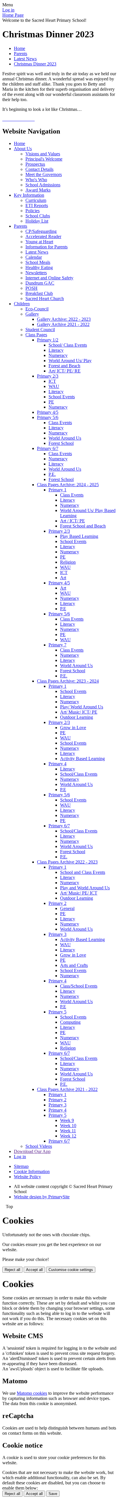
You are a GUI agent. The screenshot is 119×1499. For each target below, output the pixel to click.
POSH (31, 288)
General (67, 908)
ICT (52, 381)
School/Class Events (78, 774)
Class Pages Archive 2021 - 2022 (67, 1089)
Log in (8, 9)
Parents (20, 53)
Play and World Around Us (85, 887)
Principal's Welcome (43, 159)
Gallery (32, 314)
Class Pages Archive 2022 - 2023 (67, 861)
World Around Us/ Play (70, 360)
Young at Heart (39, 241)
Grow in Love (73, 727)
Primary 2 (57, 903)
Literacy (56, 350)
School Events (62, 396)
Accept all (34, 1270)
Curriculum (35, 200)
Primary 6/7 (47, 448)
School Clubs (37, 215)
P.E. (52, 474)
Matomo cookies (32, 1393)
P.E (63, 608)
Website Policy (27, 1176)
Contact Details (39, 169)
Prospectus (35, 164)
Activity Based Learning (82, 758)
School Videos (38, 1146)
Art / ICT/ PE (72, 520)
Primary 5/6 (47, 417)
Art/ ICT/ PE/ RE (65, 370)
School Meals (37, 262)
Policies (32, 210)
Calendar (33, 257)
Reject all (12, 1270)
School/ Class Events (68, 345)
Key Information (29, 195)
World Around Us (65, 438)
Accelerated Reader (43, 236)
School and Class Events (82, 872)
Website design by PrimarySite (42, 1196)
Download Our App (32, 1151)
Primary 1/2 (47, 339)
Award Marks (38, 190)
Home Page (13, 15)
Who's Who (36, 179)
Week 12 (68, 1135)
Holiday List (36, 221)
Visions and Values (42, 153)
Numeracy (58, 355)
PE (51, 401)
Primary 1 (57, 489)
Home (19, 48)
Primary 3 (57, 934)
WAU (54, 386)
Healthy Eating (39, 267)
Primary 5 (57, 1011)
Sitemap (21, 1166)
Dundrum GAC (39, 283)
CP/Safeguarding (41, 231)
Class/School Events (78, 986)
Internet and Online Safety (49, 277)
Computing (70, 1022)
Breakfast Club (39, 293)
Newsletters (36, 272)
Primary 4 (57, 763)
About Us (23, 148)
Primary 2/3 (47, 376)
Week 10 (68, 1125)
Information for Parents (46, 246)
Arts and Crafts (74, 965)
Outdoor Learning (76, 717)
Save (53, 1494)
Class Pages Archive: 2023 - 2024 (68, 681)
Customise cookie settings (71, 1270)
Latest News (25, 58)
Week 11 (68, 1130)
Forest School (61, 443)
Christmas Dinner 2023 (35, 63)
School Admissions (42, 184)
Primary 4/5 (47, 412)
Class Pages (36, 334)
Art (63, 577)
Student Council (40, 329)
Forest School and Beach (83, 526)
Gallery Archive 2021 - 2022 (63, 324)
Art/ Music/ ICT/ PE (78, 712)
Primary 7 (57, 644)
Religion (68, 562)
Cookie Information (32, 1171)
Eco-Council (37, 308)
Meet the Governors (43, 174)
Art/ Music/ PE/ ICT (78, 892)
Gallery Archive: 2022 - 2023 (64, 319)
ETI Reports (36, 205)
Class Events (60, 422)
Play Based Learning (79, 536)
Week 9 (67, 1120)
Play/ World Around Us (81, 706)
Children (22, 303)
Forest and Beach (64, 365)
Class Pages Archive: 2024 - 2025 (68, 484)
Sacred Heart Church (44, 298)
